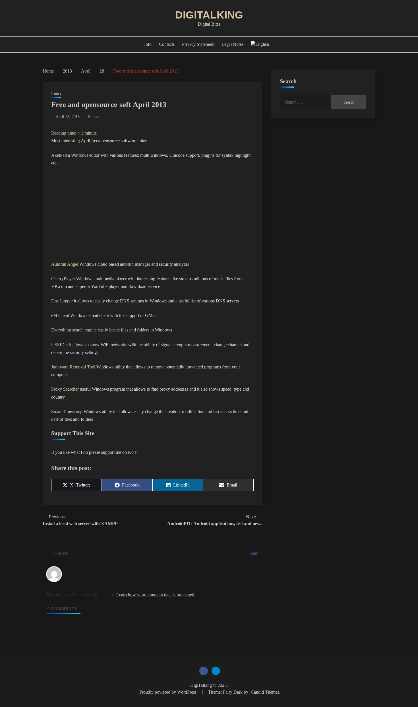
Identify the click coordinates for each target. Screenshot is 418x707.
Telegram (216, 671)
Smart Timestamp (66, 411)
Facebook (203, 671)
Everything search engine (74, 329)
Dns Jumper (62, 300)
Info (148, 44)
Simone (94, 117)
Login (252, 553)
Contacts (167, 44)
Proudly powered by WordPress (168, 692)
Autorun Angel (64, 264)
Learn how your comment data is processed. (155, 594)
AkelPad (59, 155)
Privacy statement (198, 44)
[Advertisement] (152, 213)
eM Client (60, 315)
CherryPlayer (63, 278)
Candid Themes (265, 692)
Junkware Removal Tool (73, 366)
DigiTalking (209, 15)
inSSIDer (59, 344)
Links (56, 94)
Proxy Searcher (65, 389)
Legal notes (232, 44)
